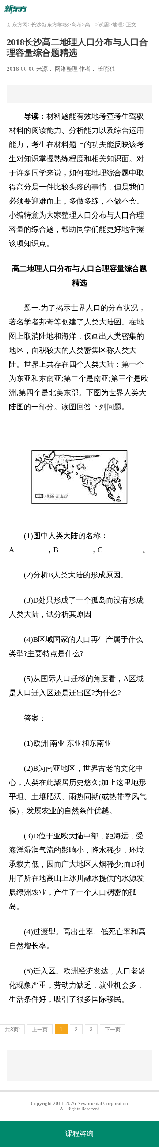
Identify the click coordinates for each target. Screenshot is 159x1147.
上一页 (40, 1029)
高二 (90, 25)
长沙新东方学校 (49, 25)
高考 (76, 25)
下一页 (113, 1029)
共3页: (12, 1029)
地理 (117, 25)
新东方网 (17, 25)
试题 (103, 25)
